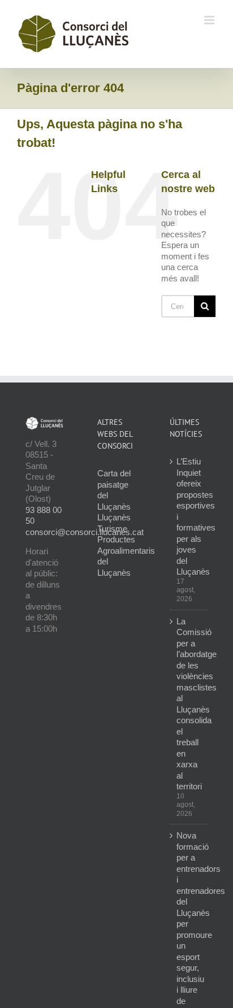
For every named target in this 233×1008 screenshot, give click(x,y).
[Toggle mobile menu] (210, 20)
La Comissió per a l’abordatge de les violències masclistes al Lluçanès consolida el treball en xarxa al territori (189, 704)
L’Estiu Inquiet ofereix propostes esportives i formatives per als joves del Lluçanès (189, 516)
